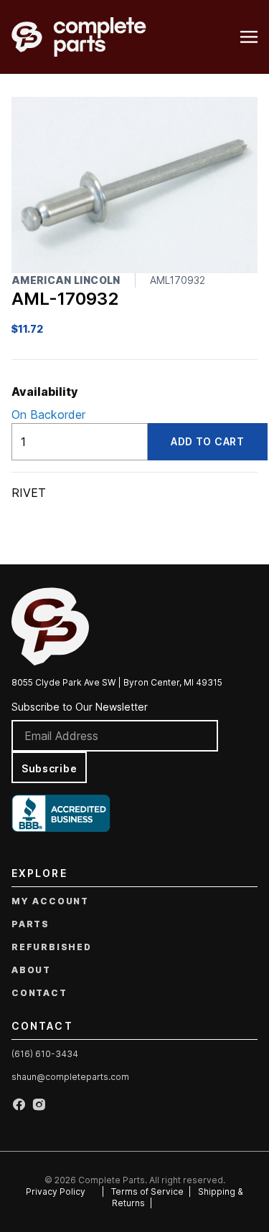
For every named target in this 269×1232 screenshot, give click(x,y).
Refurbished (51, 947)
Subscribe (49, 768)
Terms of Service (147, 1191)
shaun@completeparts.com (70, 1076)
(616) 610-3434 (44, 1053)
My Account (50, 901)
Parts (30, 924)
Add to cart (208, 441)
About (31, 970)
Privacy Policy (55, 1191)
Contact (39, 992)
